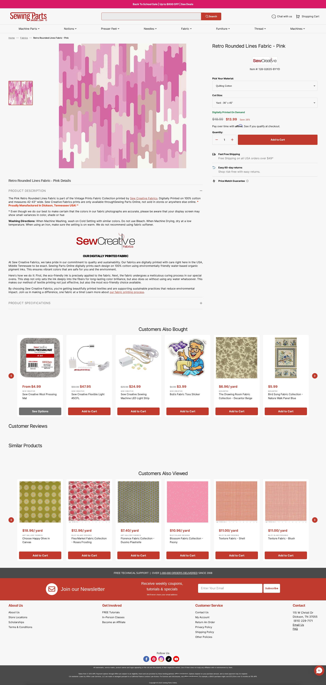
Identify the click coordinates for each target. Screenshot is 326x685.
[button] (306, 16)
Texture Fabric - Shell (232, 538)
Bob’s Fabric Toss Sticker (185, 394)
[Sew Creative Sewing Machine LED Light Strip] (138, 376)
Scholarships (16, 622)
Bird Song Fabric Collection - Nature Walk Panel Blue (285, 396)
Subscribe (271, 588)
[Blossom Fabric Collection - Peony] (187, 520)
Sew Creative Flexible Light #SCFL (87, 396)
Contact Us (202, 612)
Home (11, 37)
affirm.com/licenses (191, 676)
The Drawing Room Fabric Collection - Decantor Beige (235, 396)
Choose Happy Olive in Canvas (36, 540)
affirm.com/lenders (181, 674)
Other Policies (203, 637)
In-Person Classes (113, 617)
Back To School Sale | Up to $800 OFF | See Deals (163, 4)
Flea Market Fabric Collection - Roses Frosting (89, 540)
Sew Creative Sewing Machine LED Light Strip (135, 396)
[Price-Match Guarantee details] (247, 181)
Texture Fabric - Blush (281, 538)
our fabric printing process (127, 292)
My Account (202, 617)
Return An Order (205, 622)
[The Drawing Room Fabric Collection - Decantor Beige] (236, 376)
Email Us (298, 624)
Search (213, 16)
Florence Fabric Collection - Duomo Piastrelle (137, 540)
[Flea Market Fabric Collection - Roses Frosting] (89, 520)
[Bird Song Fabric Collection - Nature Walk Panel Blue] (286, 376)
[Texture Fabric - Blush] (286, 520)
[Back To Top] (321, 680)
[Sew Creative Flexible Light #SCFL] (89, 376)
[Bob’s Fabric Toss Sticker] (187, 376)
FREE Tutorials (111, 612)
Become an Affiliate (113, 622)
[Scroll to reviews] (265, 53)
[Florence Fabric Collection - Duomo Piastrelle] (138, 520)
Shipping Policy (204, 632)
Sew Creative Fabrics (143, 198)
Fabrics (24, 37)
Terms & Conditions (20, 627)
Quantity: (217, 132)
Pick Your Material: (223, 78)
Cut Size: (217, 95)
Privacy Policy (203, 627)
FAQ (295, 629)
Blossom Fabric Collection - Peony (186, 540)
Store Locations (17, 617)
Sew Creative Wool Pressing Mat (39, 396)
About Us (14, 612)
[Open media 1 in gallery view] (195, 51)
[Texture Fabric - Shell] (236, 520)
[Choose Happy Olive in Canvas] (40, 520)
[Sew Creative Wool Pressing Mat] (40, 376)
